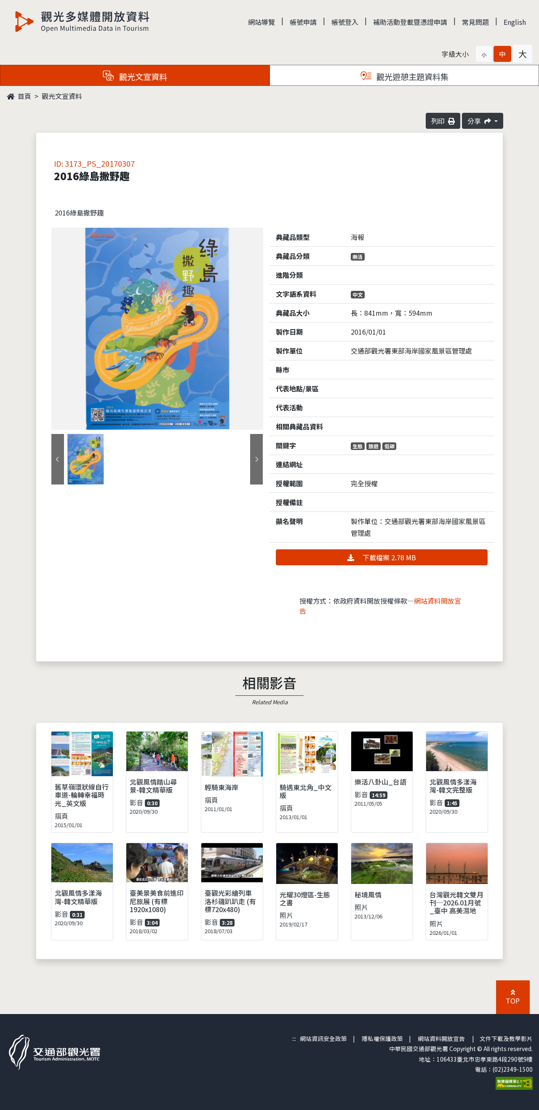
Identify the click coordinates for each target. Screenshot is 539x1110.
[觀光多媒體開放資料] (82, 21)
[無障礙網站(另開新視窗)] (514, 1082)
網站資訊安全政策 (323, 1038)
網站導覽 (261, 22)
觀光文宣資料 (62, 96)
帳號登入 (344, 22)
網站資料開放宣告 (441, 1038)
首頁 (23, 96)
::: (294, 1038)
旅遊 (373, 446)
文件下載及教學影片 (506, 1038)
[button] (484, 54)
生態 (357, 446)
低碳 (389, 446)
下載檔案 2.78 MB (388, 557)
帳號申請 (303, 22)
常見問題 (475, 22)
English (515, 22)
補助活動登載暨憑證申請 (410, 22)
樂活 (357, 256)
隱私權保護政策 (382, 1038)
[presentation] (57, 459)
